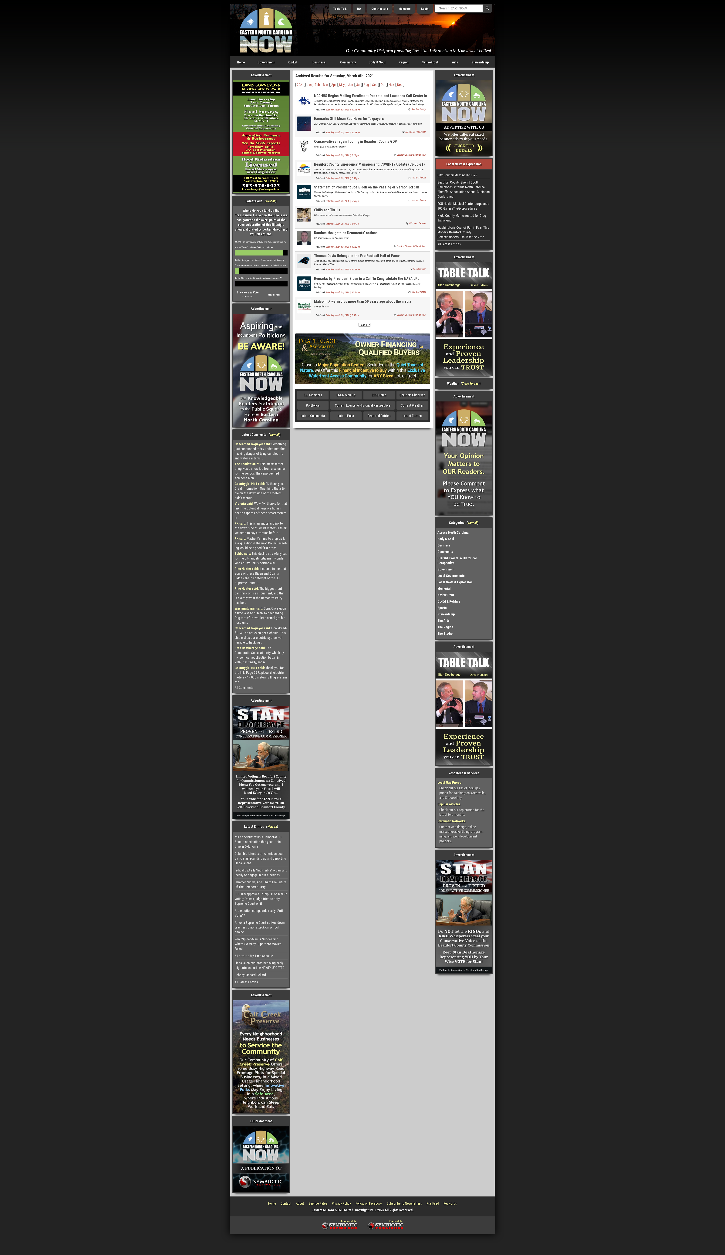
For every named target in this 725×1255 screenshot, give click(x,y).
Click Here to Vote (248, 292)
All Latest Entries (246, 982)
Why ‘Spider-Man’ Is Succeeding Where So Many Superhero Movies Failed (258, 944)
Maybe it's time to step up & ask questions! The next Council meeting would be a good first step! (261, 543)
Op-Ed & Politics (448, 601)
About (300, 1203)
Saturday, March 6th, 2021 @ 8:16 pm (342, 155)
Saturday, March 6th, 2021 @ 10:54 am (343, 292)
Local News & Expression (455, 582)
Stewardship (480, 62)
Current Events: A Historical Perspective (362, 405)
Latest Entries (412, 416)
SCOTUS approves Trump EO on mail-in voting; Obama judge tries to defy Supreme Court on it (261, 898)
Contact (286, 1203)
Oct (383, 85)
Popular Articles (448, 804)
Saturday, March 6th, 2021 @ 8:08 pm (342, 178)
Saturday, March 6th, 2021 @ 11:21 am (343, 269)
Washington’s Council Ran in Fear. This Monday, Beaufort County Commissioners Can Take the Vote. (463, 232)
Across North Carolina (453, 532)
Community (348, 62)
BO (359, 9)
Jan (309, 85)
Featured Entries (379, 416)
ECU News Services (417, 223)
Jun (350, 85)
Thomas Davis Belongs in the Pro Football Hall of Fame (357, 255)
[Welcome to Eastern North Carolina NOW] (266, 30)
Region (403, 62)
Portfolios (313, 405)
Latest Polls (346, 416)
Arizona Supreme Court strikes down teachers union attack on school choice (260, 927)
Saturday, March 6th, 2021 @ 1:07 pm (342, 224)
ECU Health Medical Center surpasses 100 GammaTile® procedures (463, 206)
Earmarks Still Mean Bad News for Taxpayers (349, 118)
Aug (366, 85)
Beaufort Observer (412, 395)
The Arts (443, 621)
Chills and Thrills (327, 210)
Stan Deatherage (419, 109)
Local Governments (451, 576)
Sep (374, 85)
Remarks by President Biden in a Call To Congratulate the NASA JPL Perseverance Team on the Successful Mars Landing (366, 280)
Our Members (313, 395)
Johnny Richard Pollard (250, 975)
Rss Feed (433, 1203)
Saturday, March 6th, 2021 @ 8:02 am (342, 315)
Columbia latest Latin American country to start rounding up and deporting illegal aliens (260, 858)
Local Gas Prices (449, 782)
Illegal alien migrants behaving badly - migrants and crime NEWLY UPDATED (260, 965)
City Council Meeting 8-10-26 (457, 175)
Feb (317, 85)
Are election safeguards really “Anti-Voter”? (259, 913)
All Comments (244, 688)
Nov (391, 85)
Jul (358, 85)
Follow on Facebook (369, 1203)
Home (241, 62)
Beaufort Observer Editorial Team (411, 155)
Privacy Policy (341, 1203)
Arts (455, 62)
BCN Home (379, 395)
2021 (300, 85)
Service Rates (318, 1203)
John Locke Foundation (415, 132)
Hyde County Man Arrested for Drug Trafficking (461, 218)
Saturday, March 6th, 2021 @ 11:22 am (343, 246)
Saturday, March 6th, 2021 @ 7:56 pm (342, 201)
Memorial (444, 588)
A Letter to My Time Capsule (254, 956)
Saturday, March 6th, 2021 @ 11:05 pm (343, 109)
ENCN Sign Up (345, 395)
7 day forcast (470, 383)
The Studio (445, 633)
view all (270, 201)
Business (318, 62)
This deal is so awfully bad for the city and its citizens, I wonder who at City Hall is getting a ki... (261, 558)
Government (266, 62)
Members (405, 9)
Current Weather (412, 405)
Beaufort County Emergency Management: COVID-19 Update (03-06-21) (369, 164)
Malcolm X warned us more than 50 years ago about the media (362, 301)
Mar (325, 85)
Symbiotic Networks (451, 821)
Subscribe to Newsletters (404, 1203)
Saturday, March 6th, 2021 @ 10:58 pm (343, 132)
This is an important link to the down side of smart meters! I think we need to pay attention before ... (261, 528)
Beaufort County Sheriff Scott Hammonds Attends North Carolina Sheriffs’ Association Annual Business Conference (463, 189)
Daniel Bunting (419, 269)
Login (424, 9)
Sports (442, 608)
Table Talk (340, 9)
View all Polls (274, 295)
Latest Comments (313, 416)
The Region (445, 627)
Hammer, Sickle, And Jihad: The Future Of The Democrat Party (260, 884)
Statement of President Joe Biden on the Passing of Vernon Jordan (366, 187)
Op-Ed (292, 62)
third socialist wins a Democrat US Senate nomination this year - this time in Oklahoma (258, 841)
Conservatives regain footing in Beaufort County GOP (355, 141)
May (342, 85)
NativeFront (430, 62)
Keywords (450, 1203)
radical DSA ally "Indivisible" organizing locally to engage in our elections (261, 872)
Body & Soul (377, 62)
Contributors (379, 9)
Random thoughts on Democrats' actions (346, 233)
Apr (333, 85)
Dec (400, 85)
